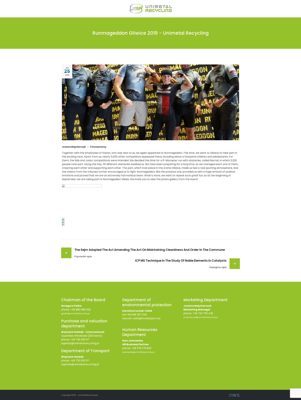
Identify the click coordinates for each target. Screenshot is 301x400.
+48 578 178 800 (141, 348)
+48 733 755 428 (203, 313)
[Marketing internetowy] (234, 395)
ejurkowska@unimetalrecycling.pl (138, 352)
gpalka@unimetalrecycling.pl (75, 313)
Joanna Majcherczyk (74, 146)
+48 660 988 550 (80, 309)
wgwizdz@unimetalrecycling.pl (80, 343)
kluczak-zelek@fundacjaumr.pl (141, 318)
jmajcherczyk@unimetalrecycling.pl (200, 317)
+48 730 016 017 (79, 339)
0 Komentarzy (98, 146)
